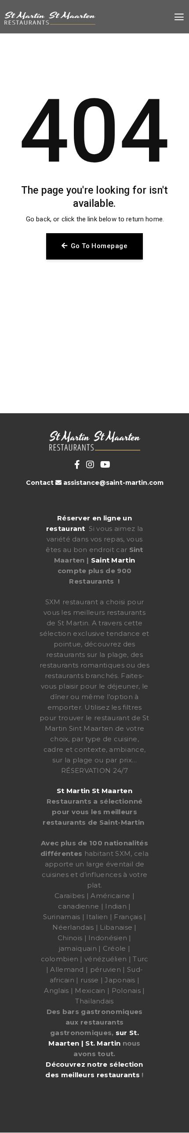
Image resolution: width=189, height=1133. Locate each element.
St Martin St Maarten (94, 791)
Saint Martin (113, 560)
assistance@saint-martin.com (113, 483)
